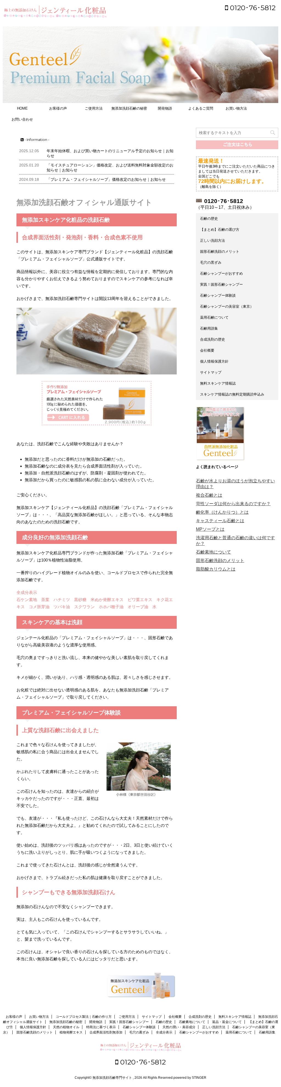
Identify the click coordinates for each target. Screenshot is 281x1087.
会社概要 (207, 350)
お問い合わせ (22, 119)
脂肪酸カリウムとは (215, 569)
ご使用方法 (94, 108)
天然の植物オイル (66, 1027)
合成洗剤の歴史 (212, 339)
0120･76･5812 (252, 8)
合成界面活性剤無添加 (105, 1032)
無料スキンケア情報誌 (218, 383)
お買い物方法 (236, 108)
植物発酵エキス (71, 1032)
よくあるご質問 (200, 108)
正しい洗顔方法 (212, 240)
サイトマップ (210, 372)
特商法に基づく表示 (101, 1027)
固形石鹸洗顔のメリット (219, 251)
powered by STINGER (189, 1078)
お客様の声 (58, 108)
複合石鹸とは (209, 495)
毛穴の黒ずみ (210, 262)
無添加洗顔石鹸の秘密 (129, 108)
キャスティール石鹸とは (220, 520)
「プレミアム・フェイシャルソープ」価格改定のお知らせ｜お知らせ (106, 179)
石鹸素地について (213, 552)
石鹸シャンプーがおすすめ (221, 273)
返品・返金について (227, 1022)
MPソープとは (210, 529)
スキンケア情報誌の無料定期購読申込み (232, 394)
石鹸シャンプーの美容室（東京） (227, 306)
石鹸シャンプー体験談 (218, 295)
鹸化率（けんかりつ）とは (222, 512)
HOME (22, 108)
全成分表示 (164, 1032)
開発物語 (165, 108)
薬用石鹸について (214, 317)
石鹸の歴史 (209, 218)
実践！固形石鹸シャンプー (221, 284)
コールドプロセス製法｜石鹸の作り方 (84, 1017)
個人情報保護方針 (214, 361)
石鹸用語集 (209, 328)
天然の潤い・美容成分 (178, 1027)
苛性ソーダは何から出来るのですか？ (233, 503)
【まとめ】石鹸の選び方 (219, 229)
